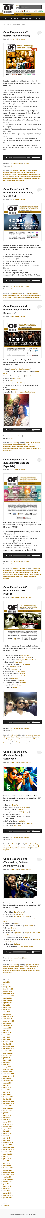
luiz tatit (5, 176)
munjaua (38, 846)
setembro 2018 (8, 1108)
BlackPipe (15, 805)
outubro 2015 (7, 1177)
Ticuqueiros (22, 683)
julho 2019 (6, 1085)
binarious (16, 295)
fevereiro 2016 (8, 1168)
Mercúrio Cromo (15, 666)
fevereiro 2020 (8, 1069)
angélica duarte (33, 293)
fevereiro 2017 (8, 1142)
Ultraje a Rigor (24, 812)
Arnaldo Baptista (29, 926)
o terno (16, 969)
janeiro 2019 (7, 1099)
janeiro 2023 (7, 991)
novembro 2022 (8, 996)
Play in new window (16, 163)
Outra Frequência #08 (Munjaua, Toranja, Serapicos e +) (15, 755)
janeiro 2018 (7, 1126)
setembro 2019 (8, 1081)
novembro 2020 (8, 1048)
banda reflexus (8, 295)
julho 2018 (6, 1113)
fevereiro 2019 (8, 1097)
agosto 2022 (7, 1003)
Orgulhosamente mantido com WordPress (23, 1214)
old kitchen (14, 448)
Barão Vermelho (19, 912)
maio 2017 (6, 1136)
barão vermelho (14, 967)
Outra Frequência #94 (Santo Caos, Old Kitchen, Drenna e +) (17, 309)
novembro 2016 (8, 1149)
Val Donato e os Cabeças (22, 916)
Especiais (22, 170)
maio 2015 (6, 1188)
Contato (37, 18)
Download (26, 163)
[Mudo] (33, 158)
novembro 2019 (8, 1076)
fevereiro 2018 (8, 1124)
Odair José (14, 678)
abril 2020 (6, 1065)
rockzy (10, 297)
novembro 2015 (8, 1175)
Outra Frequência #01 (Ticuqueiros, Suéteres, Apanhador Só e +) (16, 862)
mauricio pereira (14, 176)
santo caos (22, 448)
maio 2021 (6, 1035)
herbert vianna (12, 574)
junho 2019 (7, 1087)
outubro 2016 (7, 1152)
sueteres (6, 970)
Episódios (15, 170)
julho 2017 (6, 1131)
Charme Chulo (24, 655)
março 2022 (7, 1014)
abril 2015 (6, 1191)
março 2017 (7, 1140)
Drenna (12, 380)
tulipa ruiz (19, 576)
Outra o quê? (14, 18)
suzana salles (13, 178)
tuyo (18, 297)
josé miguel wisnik (34, 174)
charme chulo (32, 172)
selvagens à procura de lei (21, 741)
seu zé (32, 741)
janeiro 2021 (7, 1044)
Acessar (6, 1206)
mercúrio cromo (20, 739)
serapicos (6, 848)
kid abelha (32, 846)
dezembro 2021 (8, 1019)
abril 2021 (6, 1037)
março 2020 (7, 1067)
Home (6, 18)
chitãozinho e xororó (9, 174)
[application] (22, 157)
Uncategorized (16, 293)
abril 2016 (6, 1163)
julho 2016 (6, 1156)
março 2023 (7, 987)
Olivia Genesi (17, 685)
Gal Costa (17, 826)
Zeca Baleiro (26, 937)
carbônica (25, 172)
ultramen (23, 297)
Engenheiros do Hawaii (26, 946)
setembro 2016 (8, 1154)
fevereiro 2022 (8, 1016)
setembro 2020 (8, 1053)
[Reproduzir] (6, 158)
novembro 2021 (8, 1021)
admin (23, 39)
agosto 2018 (7, 1110)
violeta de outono (31, 448)
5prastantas (36, 568)
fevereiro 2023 (8, 989)
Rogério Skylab (21, 671)
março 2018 (7, 1122)
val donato (24, 970)
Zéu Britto (20, 809)
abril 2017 (6, 1138)
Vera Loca (18, 662)
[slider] (37, 157)
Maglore (21, 680)
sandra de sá (11, 576)
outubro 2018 (7, 1106)
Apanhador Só (15, 669)
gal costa (15, 846)
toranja (12, 848)
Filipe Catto (28, 376)
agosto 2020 (7, 1055)
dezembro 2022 (8, 993)
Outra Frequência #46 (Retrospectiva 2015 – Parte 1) (15, 590)
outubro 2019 (7, 1078)
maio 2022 (6, 1010)
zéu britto (27, 848)
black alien (28, 844)
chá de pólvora (35, 570)
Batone (22, 673)
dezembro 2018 (8, 1101)
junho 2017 (7, 1133)
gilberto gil (24, 174)
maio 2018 (6, 1117)
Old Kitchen (13, 390)
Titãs (12, 930)
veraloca (13, 743)
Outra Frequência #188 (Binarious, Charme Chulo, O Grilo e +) (18, 192)
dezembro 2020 (8, 1046)
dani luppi (15, 572)
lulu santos (24, 574)
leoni (19, 574)
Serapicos (29, 823)
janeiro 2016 (7, 1170)
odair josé (28, 739)
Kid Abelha (21, 821)
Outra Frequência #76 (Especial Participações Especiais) (16, 463)
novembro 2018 (8, 1104)
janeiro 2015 (7, 1198)
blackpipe (36, 844)
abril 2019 (6, 1092)
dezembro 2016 (8, 1147)
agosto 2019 (7, 1083)
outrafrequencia (26, 597)
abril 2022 (6, 1012)
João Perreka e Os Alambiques (25, 392)
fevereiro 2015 (8, 1195)
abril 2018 (6, 1120)
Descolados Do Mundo (21, 676)
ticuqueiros (6, 743)
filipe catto (20, 447)
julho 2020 (6, 1058)
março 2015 (7, 1193)
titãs (18, 970)
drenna (14, 447)
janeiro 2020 (7, 1071)
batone (8, 737)
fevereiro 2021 (8, 1042)
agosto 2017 (7, 1129)
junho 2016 (7, 1159)
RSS (12, 166)
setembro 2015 (8, 1179)
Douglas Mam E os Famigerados (20, 369)
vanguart (25, 576)
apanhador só (29, 965)
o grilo (5, 297)
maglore (11, 739)
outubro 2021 (7, 1023)
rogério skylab (7, 741)
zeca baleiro (7, 180)
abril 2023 (6, 984)
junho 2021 (7, 1032)
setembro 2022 (8, 1000)
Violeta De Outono (18, 383)
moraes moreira (25, 176)
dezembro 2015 (8, 1172)
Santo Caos (16, 378)
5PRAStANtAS (25, 664)
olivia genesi (36, 739)
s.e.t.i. (14, 297)
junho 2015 (7, 1186)
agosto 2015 (7, 1181)
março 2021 (7, 1039)
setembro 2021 (8, 1026)
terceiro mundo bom (25, 178)
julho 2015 (6, 1184)
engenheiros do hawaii (26, 572)
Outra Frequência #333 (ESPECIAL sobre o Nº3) (16, 34)
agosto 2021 (7, 1028)
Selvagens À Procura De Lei (27, 660)
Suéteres (17, 944)
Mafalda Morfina (27, 657)
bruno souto (18, 570)
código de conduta (34, 295)
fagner (19, 174)
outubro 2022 (7, 998)
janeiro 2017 (7, 1145)
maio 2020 (6, 1062)
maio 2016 (6, 1161)
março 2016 (7, 1165)
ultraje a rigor (36, 178)
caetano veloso (16, 172)
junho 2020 (7, 1060)
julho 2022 (6, 1005)
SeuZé (15, 687)
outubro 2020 (7, 1051)
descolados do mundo (26, 737)
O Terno (13, 928)
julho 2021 (6, 1030)
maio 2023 (6, 982)
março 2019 (7, 1094)
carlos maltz (26, 570)
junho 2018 (7, 1115)
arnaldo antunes (8, 570)
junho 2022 (7, 1007)
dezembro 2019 (8, 1074)
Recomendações (27, 18)
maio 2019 (6, 1090)
